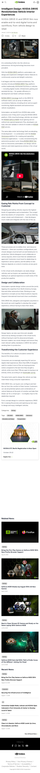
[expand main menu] (2, 2)
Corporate (5, 689)
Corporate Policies (8, 766)
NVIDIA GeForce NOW (11, 120)
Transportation (21, 419)
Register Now (7, 457)
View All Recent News (31, 734)
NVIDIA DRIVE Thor (21, 84)
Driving (13, 410)
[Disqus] (20, 487)
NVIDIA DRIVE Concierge (9, 98)
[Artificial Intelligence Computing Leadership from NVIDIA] (20, 2)
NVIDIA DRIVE (12, 72)
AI (2, 702)
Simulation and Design (8, 419)
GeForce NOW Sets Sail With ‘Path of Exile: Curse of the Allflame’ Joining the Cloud (19, 661)
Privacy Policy (10, 761)
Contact (34, 766)
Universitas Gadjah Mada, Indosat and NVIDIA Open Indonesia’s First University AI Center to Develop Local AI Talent (19, 708)
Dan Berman (14, 32)
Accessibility (26, 764)
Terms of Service (14, 764)
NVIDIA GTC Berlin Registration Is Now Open (19, 448)
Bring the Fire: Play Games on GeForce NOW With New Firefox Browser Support (19, 551)
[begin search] (5, 2)
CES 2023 (10, 415)
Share (23, 36)
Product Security (23, 766)
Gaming (4, 674)
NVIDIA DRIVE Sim (30, 141)
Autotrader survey (29, 373)
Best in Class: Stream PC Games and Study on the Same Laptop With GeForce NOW (19, 624)
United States (20, 757)
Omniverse (29, 415)
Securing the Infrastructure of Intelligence (16, 693)
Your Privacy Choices (24, 761)
